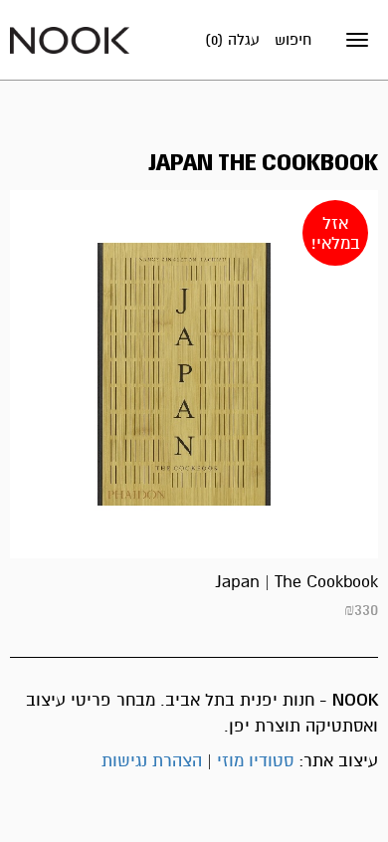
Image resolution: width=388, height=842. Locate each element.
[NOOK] (69, 39)
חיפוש (293, 40)
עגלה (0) (232, 40)
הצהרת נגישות (151, 760)
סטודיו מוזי (255, 760)
